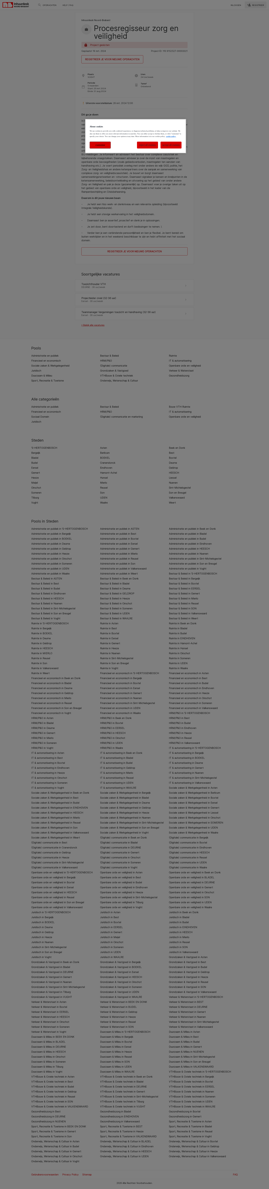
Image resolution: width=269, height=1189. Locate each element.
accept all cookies (171, 145)
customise (100, 145)
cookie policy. (171, 136)
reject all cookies (147, 145)
